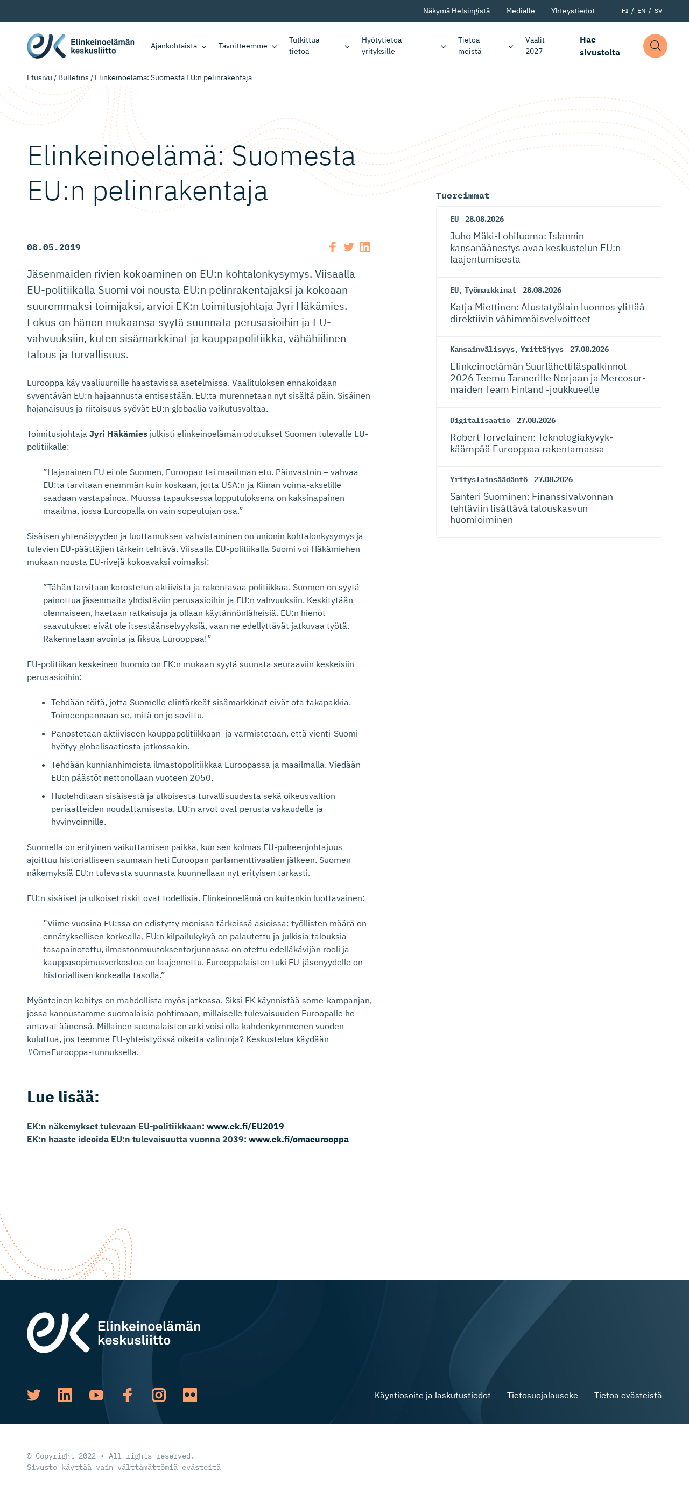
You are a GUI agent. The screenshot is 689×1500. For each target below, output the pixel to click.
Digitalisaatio (480, 420)
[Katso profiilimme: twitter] (34, 1395)
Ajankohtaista (174, 46)
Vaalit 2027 (535, 45)
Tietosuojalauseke (542, 1395)
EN (641, 10)
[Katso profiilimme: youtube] (96, 1395)
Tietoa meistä (469, 45)
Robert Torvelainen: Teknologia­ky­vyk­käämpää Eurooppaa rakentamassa (531, 443)
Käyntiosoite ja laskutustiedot (433, 1395)
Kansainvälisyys (482, 349)
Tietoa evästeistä (628, 1395)
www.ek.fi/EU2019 (245, 1126)
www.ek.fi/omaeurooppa (299, 1139)
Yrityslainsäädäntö (489, 479)
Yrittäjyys (542, 349)
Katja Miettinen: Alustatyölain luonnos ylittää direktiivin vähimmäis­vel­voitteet (547, 313)
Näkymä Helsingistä (456, 11)
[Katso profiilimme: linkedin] (65, 1395)
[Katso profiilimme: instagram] (158, 1395)
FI (625, 10)
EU (454, 219)
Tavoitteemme (243, 46)
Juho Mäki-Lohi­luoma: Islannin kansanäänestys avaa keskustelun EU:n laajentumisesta (535, 247)
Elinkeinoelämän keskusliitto (81, 45)
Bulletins (73, 77)
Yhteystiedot (573, 11)
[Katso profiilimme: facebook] (127, 1395)
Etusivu (39, 77)
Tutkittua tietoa (304, 45)
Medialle (520, 11)
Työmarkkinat (490, 290)
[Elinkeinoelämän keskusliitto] (113, 1331)
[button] (655, 46)
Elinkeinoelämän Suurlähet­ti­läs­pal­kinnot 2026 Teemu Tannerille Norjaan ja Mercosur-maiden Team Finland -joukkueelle (548, 377)
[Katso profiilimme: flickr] (190, 1395)
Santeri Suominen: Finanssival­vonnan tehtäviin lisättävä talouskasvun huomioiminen (531, 508)
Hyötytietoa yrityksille (382, 45)
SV (658, 10)
